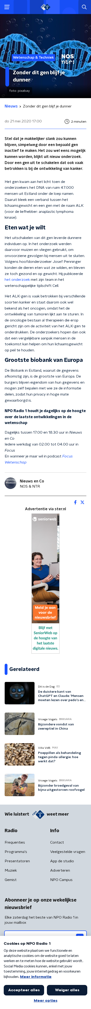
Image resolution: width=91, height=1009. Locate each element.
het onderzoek (17, 280)
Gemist (11, 880)
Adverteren (60, 870)
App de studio (62, 861)
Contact (57, 842)
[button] (6, 7)
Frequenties (15, 842)
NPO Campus (61, 880)
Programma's (16, 852)
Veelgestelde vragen (67, 852)
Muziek (11, 870)
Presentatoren (17, 861)
